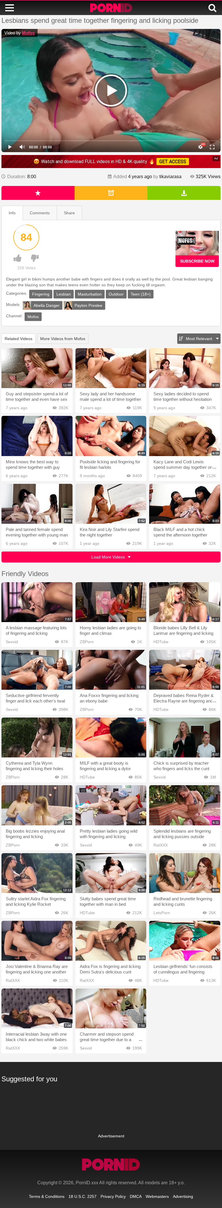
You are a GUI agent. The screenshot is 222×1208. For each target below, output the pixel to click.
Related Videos (18, 338)
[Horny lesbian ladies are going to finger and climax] (111, 602)
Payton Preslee (88, 305)
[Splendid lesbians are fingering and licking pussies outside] (184, 805)
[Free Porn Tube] (111, 7)
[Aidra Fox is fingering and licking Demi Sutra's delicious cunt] (111, 941)
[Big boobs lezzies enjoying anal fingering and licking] (37, 805)
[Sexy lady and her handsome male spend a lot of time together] (111, 368)
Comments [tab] (40, 213)
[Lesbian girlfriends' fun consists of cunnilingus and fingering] (184, 941)
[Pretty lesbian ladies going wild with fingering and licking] (111, 805)
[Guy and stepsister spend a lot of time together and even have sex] (37, 368)
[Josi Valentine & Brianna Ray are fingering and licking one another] (37, 941)
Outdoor (116, 294)
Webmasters (157, 1196)
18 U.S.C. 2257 (83, 1196)
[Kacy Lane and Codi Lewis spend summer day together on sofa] (184, 436)
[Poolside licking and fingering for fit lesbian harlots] (111, 436)
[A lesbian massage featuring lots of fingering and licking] (37, 602)
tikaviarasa (170, 176)
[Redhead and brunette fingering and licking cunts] (184, 873)
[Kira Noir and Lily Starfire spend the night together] (111, 504)
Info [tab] (12, 213)
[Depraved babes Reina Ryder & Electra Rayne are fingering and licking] (184, 670)
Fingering (40, 294)
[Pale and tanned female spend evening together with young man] (37, 504)
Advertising (183, 1196)
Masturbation (90, 294)
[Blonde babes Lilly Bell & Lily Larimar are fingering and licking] (184, 602)
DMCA (136, 1196)
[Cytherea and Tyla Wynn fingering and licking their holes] (37, 737)
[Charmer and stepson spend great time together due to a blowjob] (111, 1008)
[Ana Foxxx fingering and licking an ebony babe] (111, 670)
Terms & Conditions (46, 1196)
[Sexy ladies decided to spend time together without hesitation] (184, 368)
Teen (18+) (141, 294)
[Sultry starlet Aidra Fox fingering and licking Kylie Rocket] (37, 873)
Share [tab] (69, 213)
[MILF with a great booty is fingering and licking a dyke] (111, 737)
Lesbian (63, 294)
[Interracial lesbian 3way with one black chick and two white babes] (37, 1008)
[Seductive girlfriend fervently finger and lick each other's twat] (37, 670)
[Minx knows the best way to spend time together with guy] (37, 436)
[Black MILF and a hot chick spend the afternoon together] (184, 504)
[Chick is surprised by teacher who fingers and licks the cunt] (184, 737)
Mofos (28, 32)
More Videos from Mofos (62, 338)
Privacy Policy (113, 1196)
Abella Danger (47, 305)
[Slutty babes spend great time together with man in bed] (111, 873)
